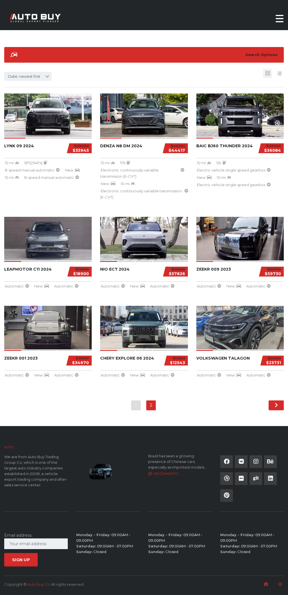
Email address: (18, 535)
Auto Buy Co (38, 584)
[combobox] (27, 76)
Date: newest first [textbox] (24, 76)
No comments (166, 474)
